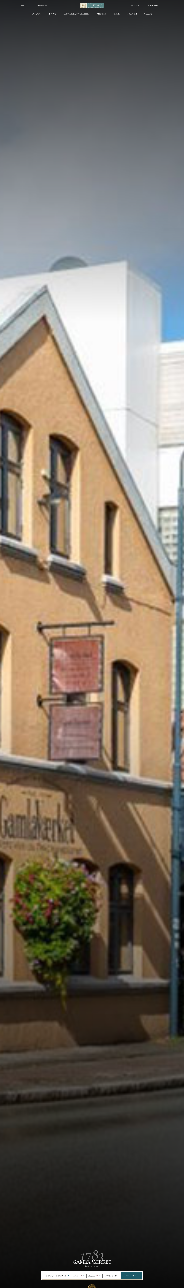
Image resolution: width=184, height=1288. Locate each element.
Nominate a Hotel (42, 5)
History (52, 14)
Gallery (148, 14)
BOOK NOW (153, 5)
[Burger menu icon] (22, 5)
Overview (36, 14)
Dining (117, 14)
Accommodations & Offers (76, 14)
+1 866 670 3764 (134, 5)
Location (132, 14)
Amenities (101, 14)
